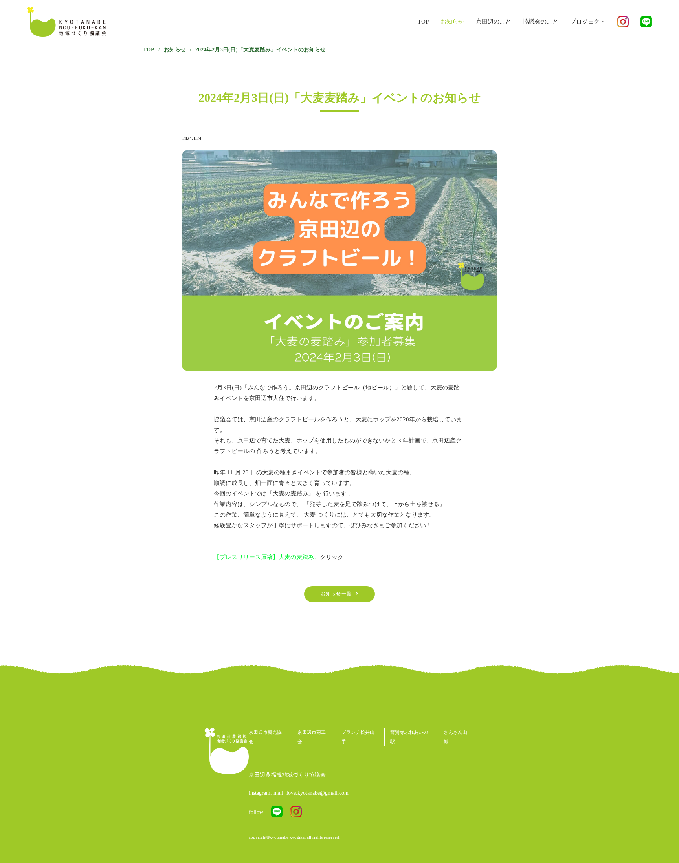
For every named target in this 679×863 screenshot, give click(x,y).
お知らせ (452, 21)
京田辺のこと (493, 21)
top (423, 21)
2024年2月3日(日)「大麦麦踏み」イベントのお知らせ (260, 50)
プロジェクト (588, 21)
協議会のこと (540, 21)
